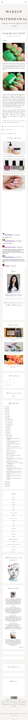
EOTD (13, 507)
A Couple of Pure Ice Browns (12, 446)
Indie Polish (13, 518)
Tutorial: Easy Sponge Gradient (14, 366)
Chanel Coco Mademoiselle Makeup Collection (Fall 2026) (13, 599)
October (8, 422)
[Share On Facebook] (8, 134)
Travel (14, 549)
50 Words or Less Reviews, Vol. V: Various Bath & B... (13, 442)
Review (14, 502)
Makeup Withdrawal (14, 14)
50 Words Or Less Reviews (13, 544)
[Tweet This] (10, 134)
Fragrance (14, 534)
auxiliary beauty (13, 615)
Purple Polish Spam (10, 453)
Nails (16, 126)
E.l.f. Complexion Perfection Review (14, 339)
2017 (6, 411)
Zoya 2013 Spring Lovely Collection (14, 471)
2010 (6, 484)
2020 (6, 406)
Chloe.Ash (13, 606)
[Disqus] (14, 213)
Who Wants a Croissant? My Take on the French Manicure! (13, 640)
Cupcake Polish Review (13, 353)
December (8, 419)
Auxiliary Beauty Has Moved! (11, 616)
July (7, 427)
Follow (13, 396)
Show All (21, 647)
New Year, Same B (9, 624)
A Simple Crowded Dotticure (12, 461)
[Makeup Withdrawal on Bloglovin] (13, 571)
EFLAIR (15, 715)
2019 (6, 408)
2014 (6, 416)
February (8, 435)
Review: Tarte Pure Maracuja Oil (13, 455)
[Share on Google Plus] (14, 134)
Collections (13, 513)
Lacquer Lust (11, 126)
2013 (6, 418)
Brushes (13, 528)
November (8, 421)
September (8, 424)
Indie (5, 126)
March (7, 433)
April (7, 432)
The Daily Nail (13, 632)
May (7, 430)
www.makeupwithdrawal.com (10, 701)
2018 (6, 410)
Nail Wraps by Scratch (11, 467)
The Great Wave (9, 457)
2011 (6, 483)
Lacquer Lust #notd (10, 450)
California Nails (9, 465)
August (8, 425)
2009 (6, 486)
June (7, 429)
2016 (6, 413)
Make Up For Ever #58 (11, 452)
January (8, 437)
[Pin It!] (12, 134)
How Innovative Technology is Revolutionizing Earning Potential (12, 608)
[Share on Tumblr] (15, 134)
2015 (6, 414)
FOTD (13, 523)
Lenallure (13, 591)
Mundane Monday (13, 539)
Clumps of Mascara (13, 623)
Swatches (21, 126)
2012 (6, 481)
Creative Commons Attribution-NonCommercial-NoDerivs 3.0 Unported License (14, 704)
